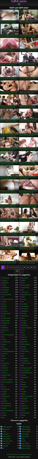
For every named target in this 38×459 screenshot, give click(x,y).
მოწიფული (24, 398)
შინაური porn (6, 429)
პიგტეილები (24, 377)
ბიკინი (4, 398)
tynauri (4, 431)
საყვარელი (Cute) (26, 294)
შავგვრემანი (24, 278)
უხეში (22, 389)
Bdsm (22, 365)
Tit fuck (23, 410)
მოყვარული (24, 325)
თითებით (24, 320)
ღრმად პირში (6, 318)
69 (3, 384)
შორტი (4, 358)
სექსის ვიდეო (19, 1)
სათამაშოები (24, 306)
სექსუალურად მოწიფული (8, 299)
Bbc (3, 346)
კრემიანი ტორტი (26, 363)
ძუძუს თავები (6, 396)
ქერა (22, 290)
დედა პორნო (6, 443)
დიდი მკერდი (25, 287)
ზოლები (4, 306)
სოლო (23, 332)
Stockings (23, 313)
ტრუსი (23, 318)
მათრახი (4, 353)
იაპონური (24, 323)
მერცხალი (5, 368)
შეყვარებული (6, 320)
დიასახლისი (24, 361)
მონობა (4, 377)
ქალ (22, 417)
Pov (3, 332)
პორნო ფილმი (6, 436)
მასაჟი (23, 403)
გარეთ (23, 330)
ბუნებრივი (5, 327)
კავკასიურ (24, 349)
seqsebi (23, 441)
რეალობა (5, 370)
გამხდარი (24, 339)
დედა (22, 356)
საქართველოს (6, 405)
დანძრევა (5, 349)
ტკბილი (4, 325)
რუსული (4, 365)
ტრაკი (23, 282)
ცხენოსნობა (5, 287)
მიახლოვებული (25, 344)
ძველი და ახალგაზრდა (27, 396)
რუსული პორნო (25, 448)
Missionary (5, 292)
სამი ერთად (24, 308)
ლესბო (23, 334)
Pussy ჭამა (24, 387)
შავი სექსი (5, 445)
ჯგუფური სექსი (6, 375)
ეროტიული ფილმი (26, 368)
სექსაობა (4, 280)
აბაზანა (4, 415)
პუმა (3, 417)
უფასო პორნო (25, 436)
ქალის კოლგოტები (7, 410)
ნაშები (23, 297)
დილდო (23, 346)
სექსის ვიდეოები (7, 427)
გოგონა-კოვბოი (6, 294)
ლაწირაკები (24, 292)
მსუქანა (23, 394)
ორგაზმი (23, 391)
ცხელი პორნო (25, 443)
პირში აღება (5, 278)
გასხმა (4, 301)
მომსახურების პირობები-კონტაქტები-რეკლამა (19, 454)
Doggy (4, 285)
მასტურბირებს (6, 313)
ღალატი (23, 375)
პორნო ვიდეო (6, 438)
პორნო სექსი (24, 434)
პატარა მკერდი (25, 285)
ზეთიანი (23, 382)
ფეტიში (4, 394)
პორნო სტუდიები (26, 429)
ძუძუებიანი (5, 282)
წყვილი (4, 344)
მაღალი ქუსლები (7, 382)
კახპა (3, 316)
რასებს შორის (6, 342)
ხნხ (3, 448)
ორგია (4, 413)
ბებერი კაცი (24, 401)
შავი (3, 337)
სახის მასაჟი (24, 316)
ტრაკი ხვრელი (25, 370)
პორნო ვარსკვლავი (8, 334)
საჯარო (4, 408)
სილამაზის (24, 304)
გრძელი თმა (24, 408)
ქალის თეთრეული (26, 327)
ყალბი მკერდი (25, 413)
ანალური (5, 311)
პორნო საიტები (25, 427)
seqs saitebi (5, 434)
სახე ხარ (4, 372)
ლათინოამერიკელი (26, 372)
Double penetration (7, 379)
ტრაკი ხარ (24, 337)
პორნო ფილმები (26, 431)
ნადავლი (23, 299)
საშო (22, 301)
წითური (4, 339)
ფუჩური (23, 280)
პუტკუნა (4, 391)
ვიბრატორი (5, 363)
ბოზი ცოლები (25, 351)
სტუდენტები (24, 358)
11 (35, 267)
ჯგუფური (4, 401)
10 (31, 267)
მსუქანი (23, 415)
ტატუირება (24, 342)
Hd (3, 297)
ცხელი (4, 304)
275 (17, 271)
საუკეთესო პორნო (7, 441)
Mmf (3, 356)
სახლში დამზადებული (8, 351)
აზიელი (4, 308)
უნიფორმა (24, 405)
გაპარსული (5, 290)
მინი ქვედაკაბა (6, 403)
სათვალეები (5, 389)
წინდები (23, 384)
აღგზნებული (24, 311)
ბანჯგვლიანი (6, 323)
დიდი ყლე (5, 330)
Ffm (3, 361)
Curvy (22, 353)
